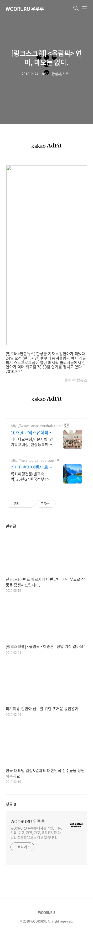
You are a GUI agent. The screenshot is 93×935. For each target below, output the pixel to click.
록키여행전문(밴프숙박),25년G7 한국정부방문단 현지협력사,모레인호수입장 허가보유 (31, 476)
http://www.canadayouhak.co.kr (36, 426)
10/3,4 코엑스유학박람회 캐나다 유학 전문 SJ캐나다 (31, 432)
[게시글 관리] (30, 503)
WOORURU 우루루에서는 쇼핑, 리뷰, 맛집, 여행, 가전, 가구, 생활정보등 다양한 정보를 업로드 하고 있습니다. (36, 832)
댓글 (11, 804)
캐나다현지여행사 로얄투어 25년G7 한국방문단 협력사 (31, 467)
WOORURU (46, 912)
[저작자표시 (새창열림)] (58, 504)
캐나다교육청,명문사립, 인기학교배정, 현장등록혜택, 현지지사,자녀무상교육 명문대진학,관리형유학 (32, 441)
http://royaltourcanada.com (32, 460)
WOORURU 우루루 (25, 9)
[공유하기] (24, 503)
